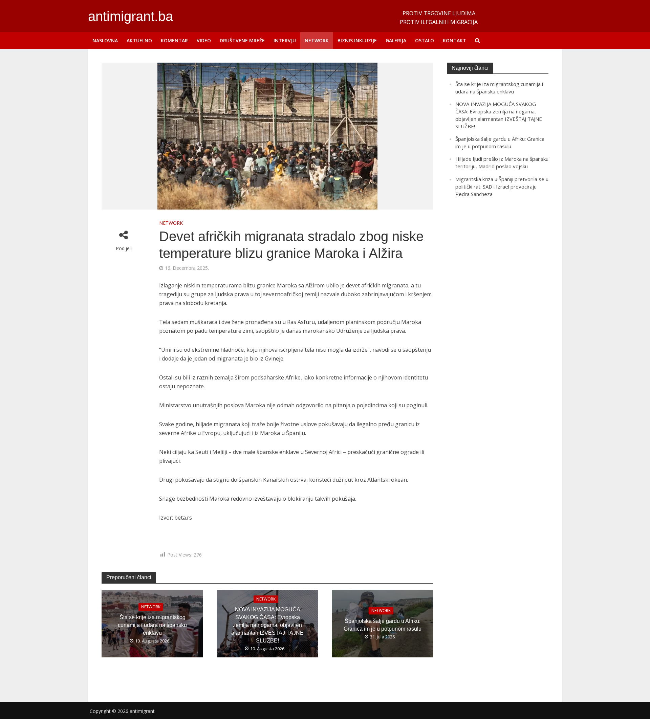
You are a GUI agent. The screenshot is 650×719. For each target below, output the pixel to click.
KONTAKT (454, 40)
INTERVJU (285, 40)
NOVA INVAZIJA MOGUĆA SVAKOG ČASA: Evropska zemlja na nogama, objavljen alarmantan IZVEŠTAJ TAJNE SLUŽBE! (267, 625)
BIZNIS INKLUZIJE (357, 40)
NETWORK (317, 40)
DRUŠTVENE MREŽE (242, 40)
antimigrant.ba (130, 16)
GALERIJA (396, 40)
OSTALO (424, 40)
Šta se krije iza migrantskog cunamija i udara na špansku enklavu (152, 625)
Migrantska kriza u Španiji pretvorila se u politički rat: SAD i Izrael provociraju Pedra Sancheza (501, 186)
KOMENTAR (174, 40)
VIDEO (204, 40)
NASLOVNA (105, 40)
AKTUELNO (139, 40)
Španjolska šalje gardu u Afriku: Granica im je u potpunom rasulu (382, 625)
